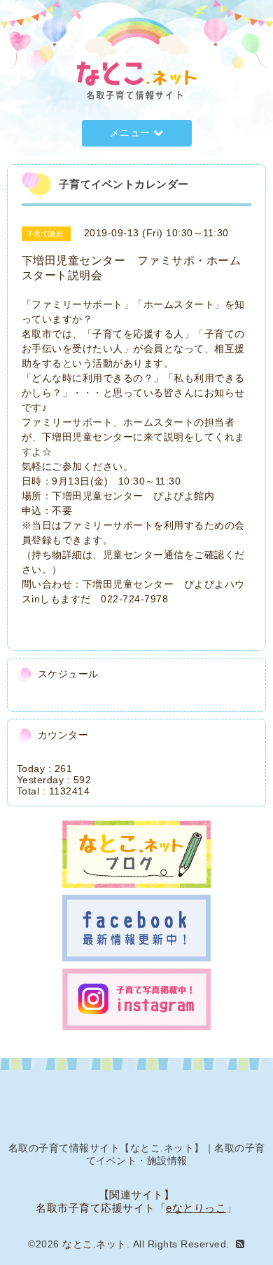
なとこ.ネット (94, 1244)
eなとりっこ (196, 1208)
